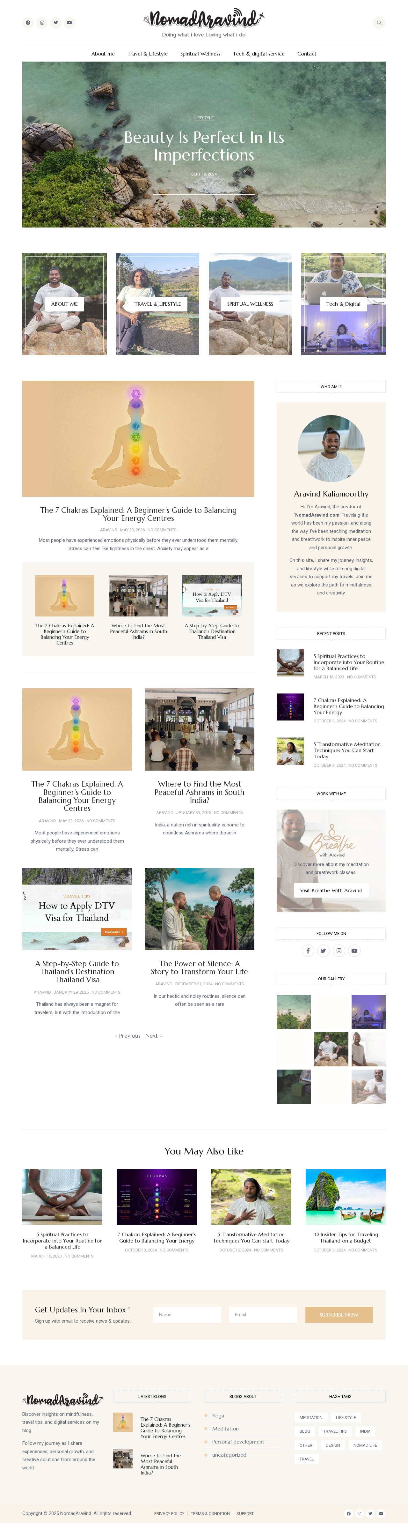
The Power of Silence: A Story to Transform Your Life (199, 967)
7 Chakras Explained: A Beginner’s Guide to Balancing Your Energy (349, 706)
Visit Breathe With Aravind (331, 890)
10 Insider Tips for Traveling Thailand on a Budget (345, 1237)
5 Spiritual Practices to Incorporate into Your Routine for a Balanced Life (349, 662)
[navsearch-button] (379, 22)
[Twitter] (56, 22)
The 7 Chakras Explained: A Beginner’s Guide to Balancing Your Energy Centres (138, 514)
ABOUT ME (64, 304)
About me (103, 54)
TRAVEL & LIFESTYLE (158, 304)
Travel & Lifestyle (147, 54)
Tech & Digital (343, 304)
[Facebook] (28, 22)
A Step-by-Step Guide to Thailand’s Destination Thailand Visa (212, 631)
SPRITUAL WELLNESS (250, 304)
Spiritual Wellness (200, 54)
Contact (307, 54)
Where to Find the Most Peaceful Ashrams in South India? (138, 631)
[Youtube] (69, 22)
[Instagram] (41, 22)
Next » (153, 1035)
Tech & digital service (259, 54)
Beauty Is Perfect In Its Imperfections (204, 146)
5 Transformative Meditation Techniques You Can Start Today (347, 750)
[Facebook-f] (308, 950)
